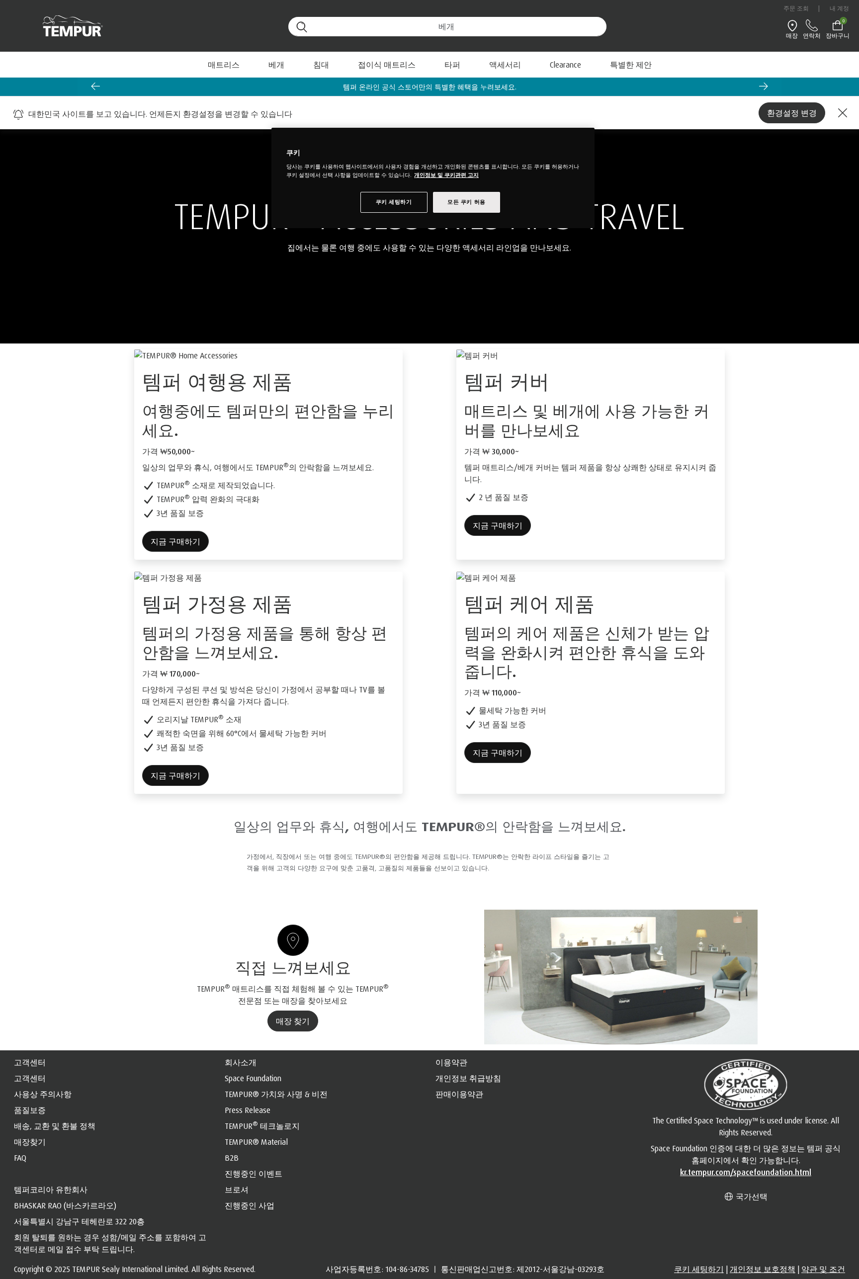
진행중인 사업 (249, 1205)
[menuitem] (565, 65)
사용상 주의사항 (43, 1094)
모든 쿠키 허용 (466, 201)
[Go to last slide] (95, 86)
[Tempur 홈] (68, 26)
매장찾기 (30, 1142)
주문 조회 (796, 8)
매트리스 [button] (224, 65)
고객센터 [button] (30, 1062)
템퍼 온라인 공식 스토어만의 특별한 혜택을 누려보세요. (429, 87)
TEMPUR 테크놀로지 (262, 1126)
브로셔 (237, 1189)
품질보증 (30, 1110)
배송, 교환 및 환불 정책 (54, 1126)
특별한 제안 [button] (631, 65)
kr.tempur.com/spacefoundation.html (745, 1172)
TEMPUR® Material (256, 1142)
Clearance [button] (565, 65)
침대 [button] (321, 65)
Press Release (247, 1110)
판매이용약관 (459, 1094)
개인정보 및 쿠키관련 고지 (446, 174)
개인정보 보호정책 (762, 1269)
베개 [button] (276, 65)
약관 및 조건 (823, 1269)
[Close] (841, 113)
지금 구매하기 (175, 541)
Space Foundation (253, 1078)
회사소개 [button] (241, 1062)
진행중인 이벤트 (253, 1174)
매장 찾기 (293, 1021)
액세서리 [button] (505, 65)
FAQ (20, 1158)
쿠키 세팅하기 (699, 1269)
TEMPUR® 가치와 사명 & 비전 (276, 1094)
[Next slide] (763, 86)
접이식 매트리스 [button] (387, 65)
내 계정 (839, 8)
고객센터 (30, 1078)
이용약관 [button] (451, 1062)
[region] (433, 178)
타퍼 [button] (452, 65)
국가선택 (751, 1196)
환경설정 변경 (792, 113)
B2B (232, 1158)
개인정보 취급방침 (468, 1078)
